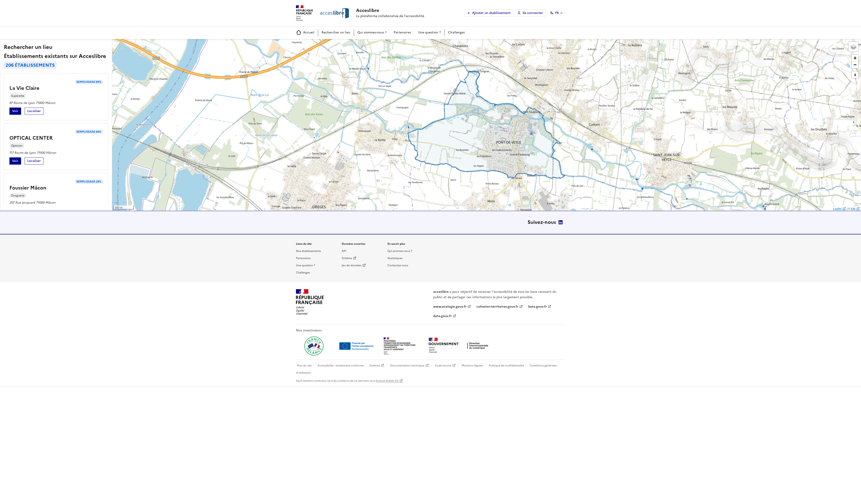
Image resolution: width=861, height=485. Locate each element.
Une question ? (429, 32)
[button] (853, 47)
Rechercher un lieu (336, 32)
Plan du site (304, 366)
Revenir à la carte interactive (147, 44)
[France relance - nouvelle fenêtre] (314, 346)
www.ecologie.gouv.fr (450, 306)
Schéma (347, 258)
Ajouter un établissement (491, 13)
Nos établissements (308, 251)
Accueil (308, 32)
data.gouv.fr (442, 316)
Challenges (456, 32)
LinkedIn (560, 222)
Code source (443, 366)
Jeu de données (351, 265)
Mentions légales (472, 366)
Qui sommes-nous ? (372, 32)
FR (557, 13)
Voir (16, 112)
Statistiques (394, 258)
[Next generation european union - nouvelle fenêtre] (357, 346)
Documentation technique (407, 366)
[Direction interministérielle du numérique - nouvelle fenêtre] (459, 345)
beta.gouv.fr (537, 306)
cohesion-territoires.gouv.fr (497, 306)
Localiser (35, 112)
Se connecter (533, 13)
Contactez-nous (397, 265)
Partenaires (402, 32)
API (344, 251)
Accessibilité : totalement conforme (340, 366)
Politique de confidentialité (506, 366)
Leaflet (837, 208)
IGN (853, 208)
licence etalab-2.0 (387, 381)
